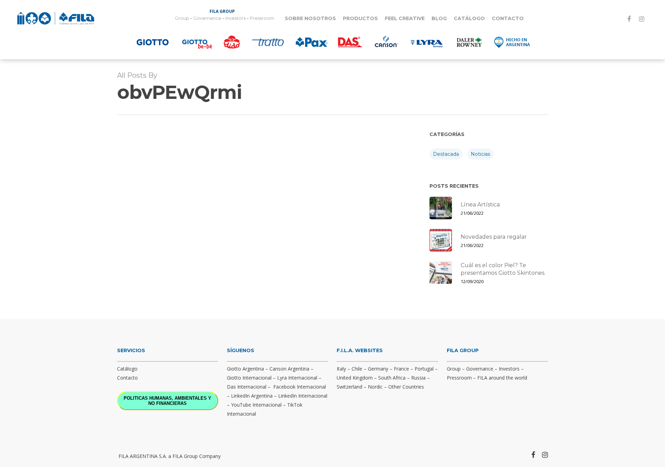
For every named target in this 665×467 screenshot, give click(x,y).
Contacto (127, 377)
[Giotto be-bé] (197, 42)
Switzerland (349, 386)
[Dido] (232, 42)
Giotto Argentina (245, 368)
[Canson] (386, 42)
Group (182, 18)
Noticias (480, 154)
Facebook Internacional (299, 386)
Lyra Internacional (297, 377)
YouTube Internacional (256, 404)
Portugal (424, 368)
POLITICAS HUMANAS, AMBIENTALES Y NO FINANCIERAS (167, 401)
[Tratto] (268, 42)
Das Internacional (246, 386)
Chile (357, 368)
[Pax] (312, 42)
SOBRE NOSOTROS (310, 18)
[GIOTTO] (153, 42)
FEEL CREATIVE (405, 18)
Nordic (375, 386)
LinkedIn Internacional (302, 395)
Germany (378, 368)
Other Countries (406, 386)
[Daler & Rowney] (469, 42)
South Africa (392, 377)
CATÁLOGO (469, 18)
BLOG (439, 18)
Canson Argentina (289, 368)
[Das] (350, 42)
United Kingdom (355, 377)
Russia (418, 377)
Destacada (446, 154)
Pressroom (262, 18)
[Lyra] (427, 42)
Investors (235, 18)
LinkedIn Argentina (252, 395)
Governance (207, 18)
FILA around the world (502, 377)
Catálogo (127, 368)
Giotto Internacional (249, 377)
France (401, 368)
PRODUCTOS (360, 18)
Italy (341, 368)
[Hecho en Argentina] (512, 42)
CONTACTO (508, 18)
